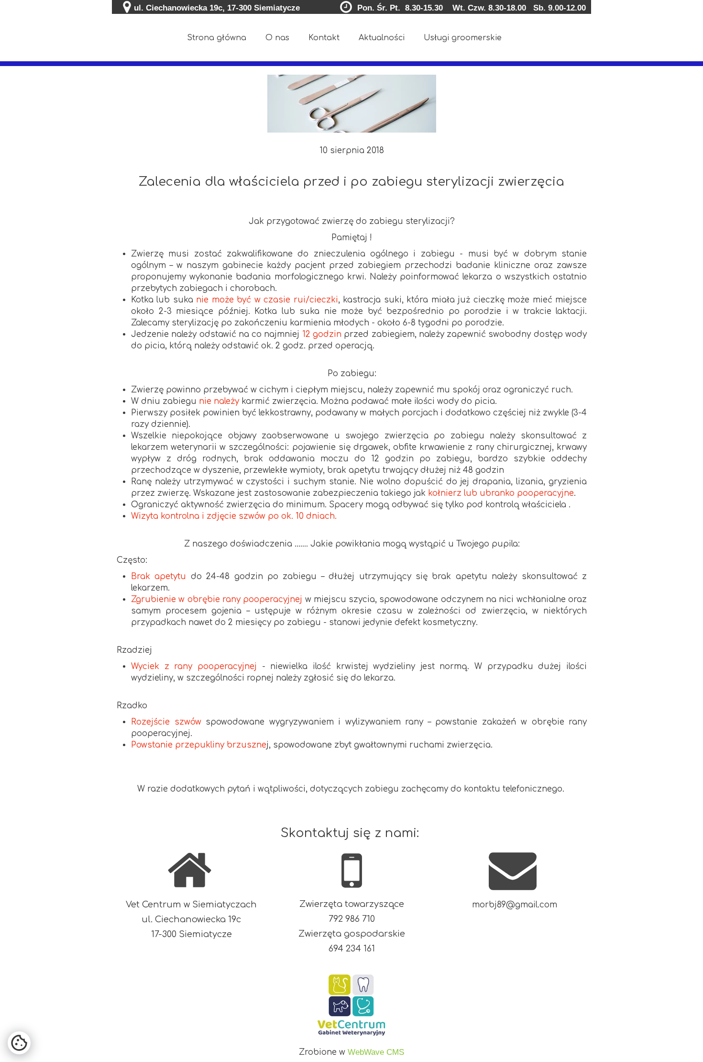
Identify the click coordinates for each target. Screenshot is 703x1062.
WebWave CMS (376, 1052)
